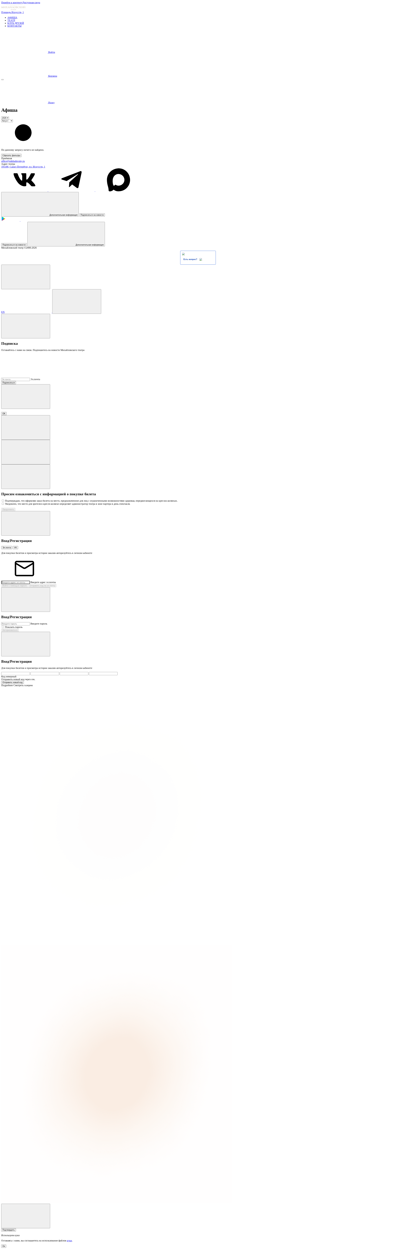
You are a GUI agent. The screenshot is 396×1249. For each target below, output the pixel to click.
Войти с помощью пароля (14, 585)
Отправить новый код (12, 682)
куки (69, 1240)
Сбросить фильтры (11, 155)
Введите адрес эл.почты (43, 582)
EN (3, 312)
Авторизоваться (9, 630)
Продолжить (8, 509)
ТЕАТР (11, 20)
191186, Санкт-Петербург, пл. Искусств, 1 (23, 166)
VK (15, 547)
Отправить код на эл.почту (42, 585)
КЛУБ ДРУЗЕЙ (15, 23)
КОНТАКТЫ (14, 26)
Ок (3, 1246)
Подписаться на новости (92, 215)
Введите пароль (38, 623)
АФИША (12, 17)
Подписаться (8, 383)
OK (3, 413)
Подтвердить (8, 1230)
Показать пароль (13, 627)
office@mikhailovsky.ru (13, 161)
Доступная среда (31, 2)
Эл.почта (35, 379)
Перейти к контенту (11, 2)
